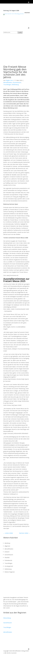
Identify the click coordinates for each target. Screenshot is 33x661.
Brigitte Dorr (9, 80)
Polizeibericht (8, 560)
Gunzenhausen (17, 82)
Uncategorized (9, 566)
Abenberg (7, 543)
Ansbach (7, 552)
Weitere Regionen (10, 572)
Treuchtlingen (7, 84)
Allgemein (7, 546)
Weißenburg (15, 84)
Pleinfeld (7, 557)
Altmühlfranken (7, 82)
